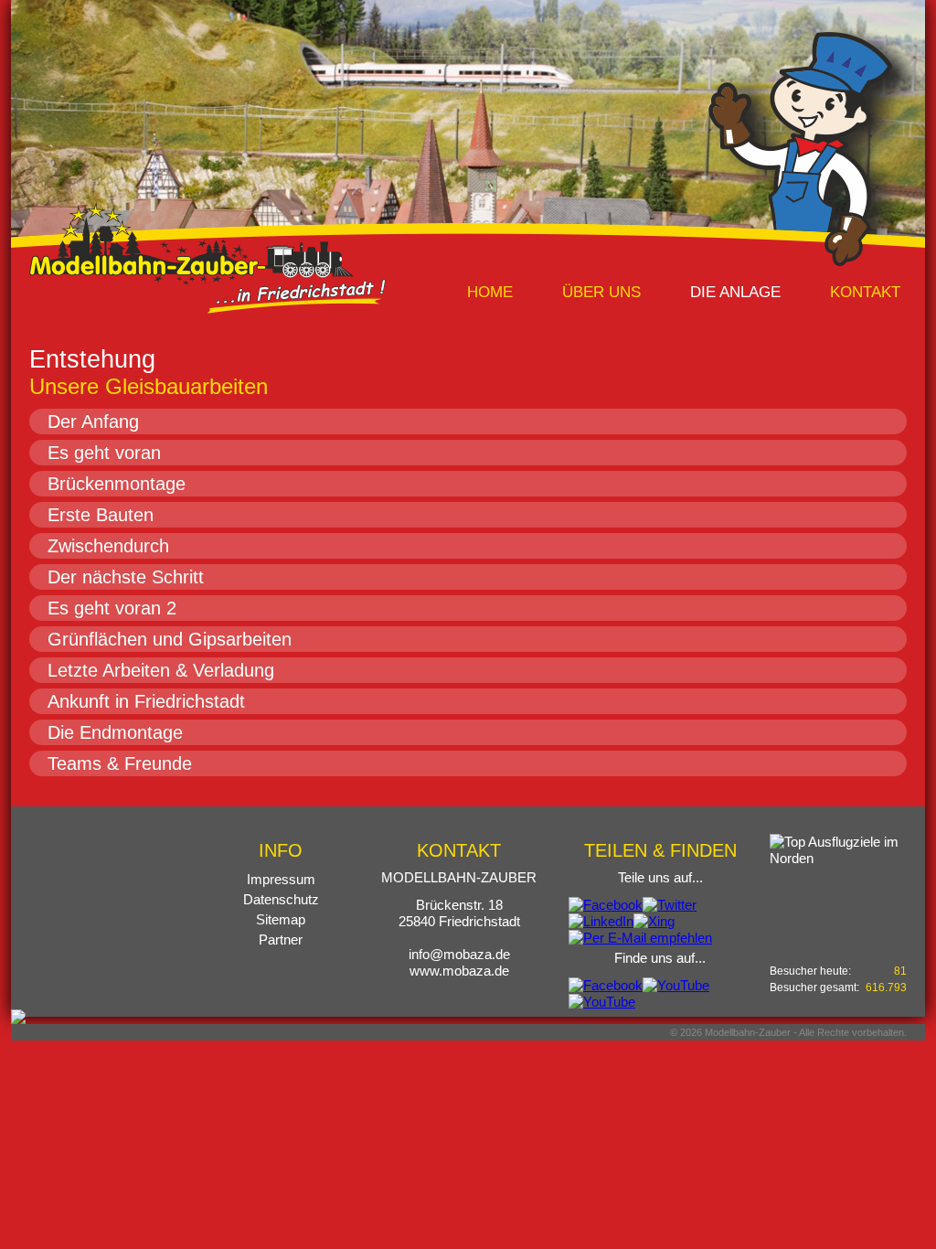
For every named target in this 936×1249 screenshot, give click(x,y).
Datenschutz (281, 899)
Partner (281, 939)
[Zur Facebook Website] (18, 1015)
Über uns (601, 291)
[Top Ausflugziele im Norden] (838, 884)
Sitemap (280, 919)
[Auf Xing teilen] (654, 921)
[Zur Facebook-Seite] (606, 985)
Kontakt (865, 291)
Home (490, 291)
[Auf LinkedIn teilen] (601, 921)
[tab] (468, 421)
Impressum (281, 879)
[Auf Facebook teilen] (606, 905)
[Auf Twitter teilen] (670, 905)
